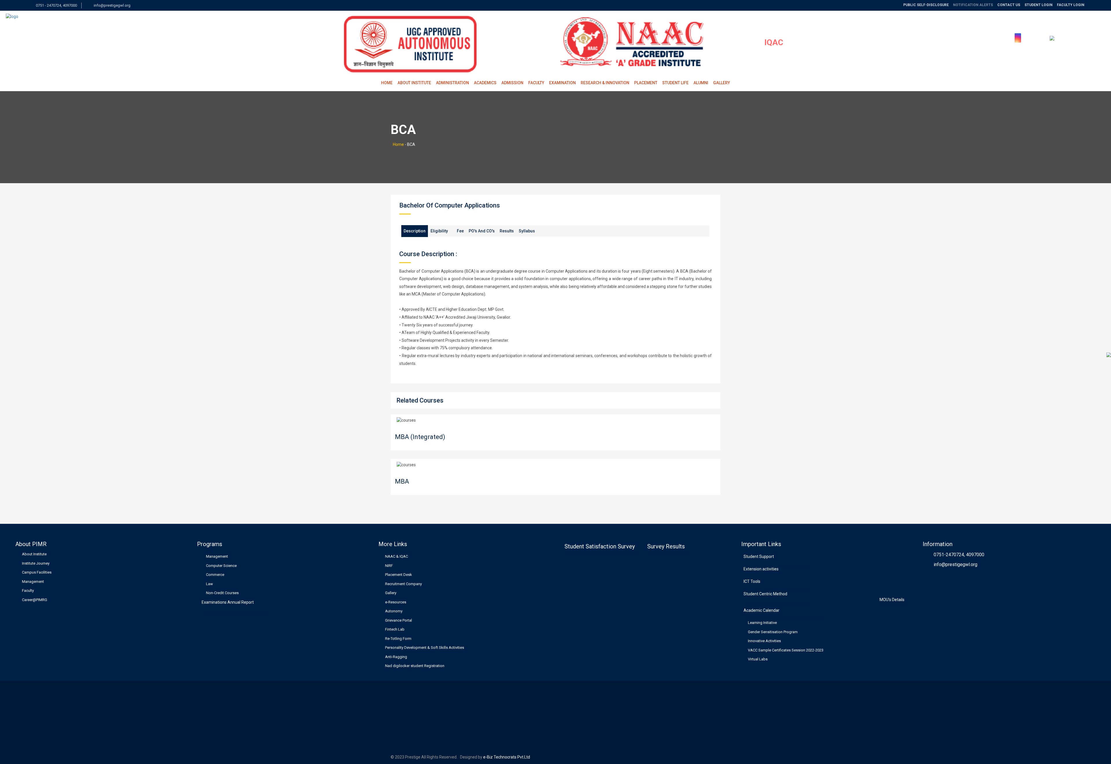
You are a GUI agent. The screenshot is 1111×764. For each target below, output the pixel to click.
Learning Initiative (762, 622)
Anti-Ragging (396, 657)
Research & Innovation (605, 82)
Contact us (1008, 5)
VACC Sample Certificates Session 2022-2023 (785, 650)
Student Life (675, 82)
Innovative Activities (764, 641)
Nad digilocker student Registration (414, 666)
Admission (512, 82)
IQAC (773, 42)
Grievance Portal (398, 620)
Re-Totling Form (398, 638)
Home (387, 82)
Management (33, 581)
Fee (460, 231)
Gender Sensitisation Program (773, 632)
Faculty (536, 82)
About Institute (414, 82)
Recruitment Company (403, 584)
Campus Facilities (36, 572)
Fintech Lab (394, 629)
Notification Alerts (973, 5)
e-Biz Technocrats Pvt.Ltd (506, 757)
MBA (402, 481)
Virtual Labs (758, 659)
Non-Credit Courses (222, 593)
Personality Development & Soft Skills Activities (424, 647)
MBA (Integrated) (420, 436)
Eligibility (439, 231)
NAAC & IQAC (396, 556)
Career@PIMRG (34, 600)
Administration (452, 82)
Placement (645, 82)
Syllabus (527, 231)
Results (507, 231)
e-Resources (395, 602)
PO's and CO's (482, 231)
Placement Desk (398, 574)
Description (415, 231)
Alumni (701, 82)
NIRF (389, 565)
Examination (562, 82)
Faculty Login (1070, 5)
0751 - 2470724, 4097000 (56, 5)
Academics (485, 82)
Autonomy (393, 611)
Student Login (1038, 5)
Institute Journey (35, 563)
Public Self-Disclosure (926, 5)
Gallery (721, 82)
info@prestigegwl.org (111, 5)
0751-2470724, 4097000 (959, 554)
